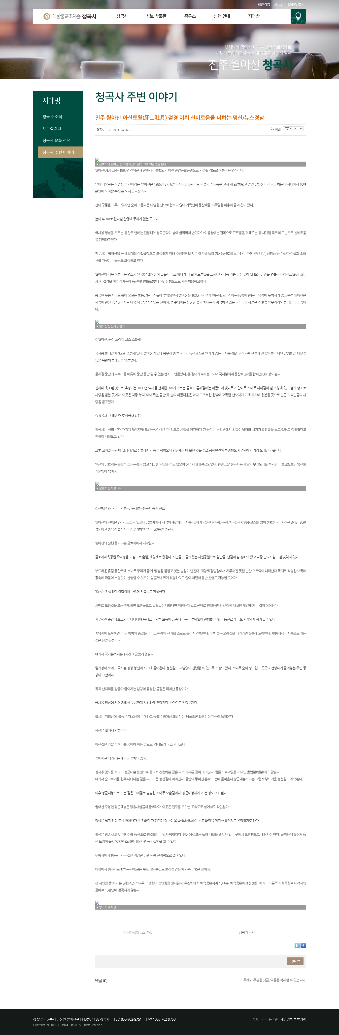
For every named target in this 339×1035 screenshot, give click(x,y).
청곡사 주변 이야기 (58, 152)
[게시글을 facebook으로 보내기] (303, 945)
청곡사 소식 (52, 117)
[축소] (301, 128)
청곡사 (122, 16)
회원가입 (264, 4)
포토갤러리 (51, 128)
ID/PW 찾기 (296, 4)
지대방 (254, 16)
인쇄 (277, 130)
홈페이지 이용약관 (265, 1019)
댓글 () (101, 980)
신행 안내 (221, 16)
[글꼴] (288, 128)
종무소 (190, 16)
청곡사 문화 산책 (56, 140)
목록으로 (295, 961)
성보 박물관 (156, 16)
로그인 (279, 4)
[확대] (295, 128)
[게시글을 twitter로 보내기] (297, 945)
